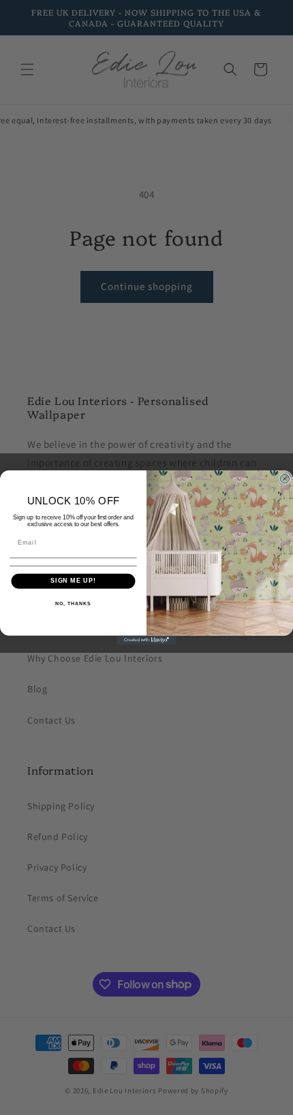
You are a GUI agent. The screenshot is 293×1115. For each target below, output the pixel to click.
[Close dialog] (284, 478)
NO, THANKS (73, 604)
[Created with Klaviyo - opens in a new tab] (146, 640)
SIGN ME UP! (73, 581)
